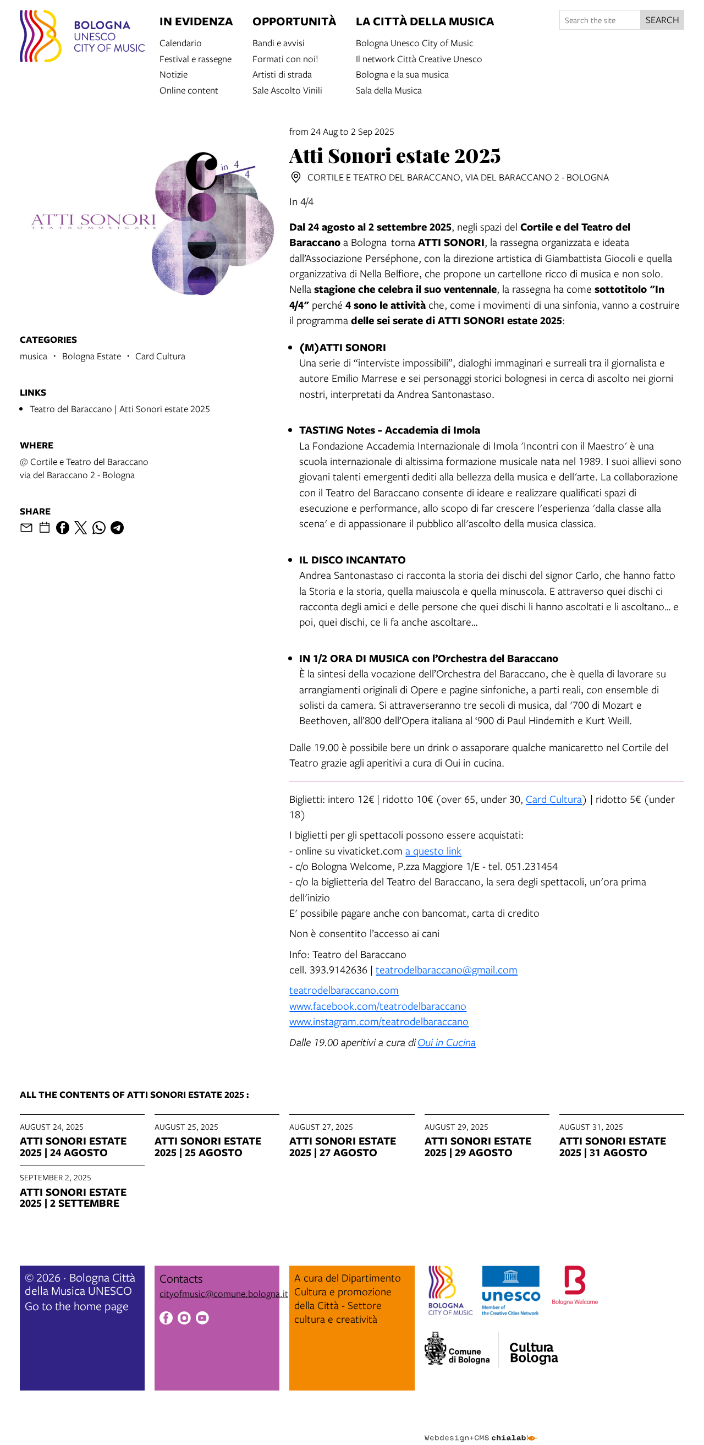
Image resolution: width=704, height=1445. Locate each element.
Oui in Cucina (446, 1042)
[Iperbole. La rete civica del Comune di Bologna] (462, 1350)
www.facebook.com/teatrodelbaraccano (377, 1005)
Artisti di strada (282, 73)
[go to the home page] (82, 37)
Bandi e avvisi (278, 42)
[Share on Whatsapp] (99, 527)
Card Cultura (554, 799)
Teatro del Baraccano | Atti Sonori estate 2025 (120, 408)
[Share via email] (26, 527)
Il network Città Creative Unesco (419, 58)
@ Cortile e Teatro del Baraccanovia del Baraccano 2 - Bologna (84, 468)
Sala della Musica (389, 89)
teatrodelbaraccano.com (344, 990)
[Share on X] (80, 527)
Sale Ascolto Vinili (287, 89)
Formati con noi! (285, 58)
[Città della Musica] (534, 1346)
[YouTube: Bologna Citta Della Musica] (202, 1319)
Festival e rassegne (196, 58)
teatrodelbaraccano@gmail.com (447, 969)
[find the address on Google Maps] (295, 177)
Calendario (181, 42)
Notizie (174, 73)
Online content (189, 89)
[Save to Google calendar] (44, 527)
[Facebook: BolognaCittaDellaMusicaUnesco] (166, 1319)
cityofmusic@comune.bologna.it (224, 1293)
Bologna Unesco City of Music (415, 42)
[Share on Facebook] (62, 527)
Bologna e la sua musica (402, 73)
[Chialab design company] (481, 1428)
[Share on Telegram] (117, 527)
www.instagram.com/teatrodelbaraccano (379, 1021)
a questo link (433, 850)
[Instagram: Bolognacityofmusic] (184, 1319)
